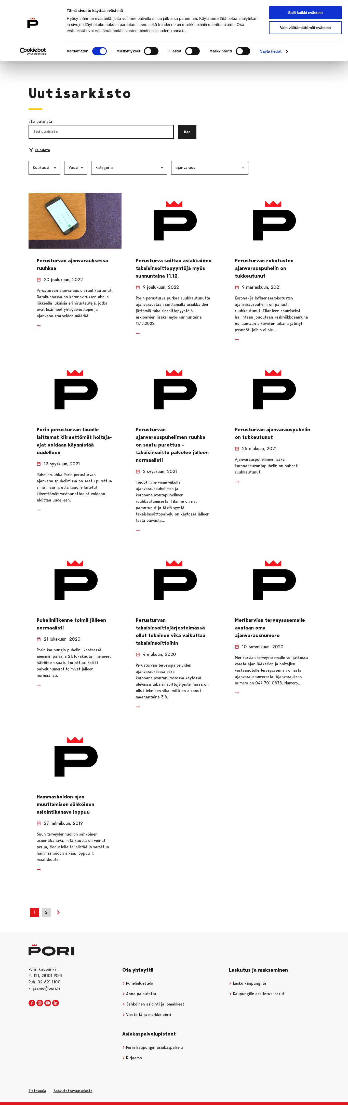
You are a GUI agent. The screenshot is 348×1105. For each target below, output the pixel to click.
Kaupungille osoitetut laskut (258, 993)
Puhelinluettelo (139, 983)
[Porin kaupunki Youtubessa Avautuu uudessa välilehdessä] (47, 1003)
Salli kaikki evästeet (305, 12)
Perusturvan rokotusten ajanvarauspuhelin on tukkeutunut (264, 268)
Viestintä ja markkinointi (148, 1014)
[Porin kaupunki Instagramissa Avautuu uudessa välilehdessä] (39, 1003)
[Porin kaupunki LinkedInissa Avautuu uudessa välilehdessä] (55, 1003)
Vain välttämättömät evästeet (305, 27)
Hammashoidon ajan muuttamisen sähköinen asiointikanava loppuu (65, 804)
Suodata (42, 150)
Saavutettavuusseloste (72, 1090)
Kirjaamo (133, 1057)
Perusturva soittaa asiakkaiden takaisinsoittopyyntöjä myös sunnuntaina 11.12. (173, 268)
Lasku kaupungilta (249, 983)
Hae (187, 132)
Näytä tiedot (270, 51)
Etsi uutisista (40, 121)
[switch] (151, 51)
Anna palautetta (140, 993)
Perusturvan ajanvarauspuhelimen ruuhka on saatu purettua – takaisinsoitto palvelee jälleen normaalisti (172, 444)
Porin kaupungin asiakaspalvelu (154, 1047)
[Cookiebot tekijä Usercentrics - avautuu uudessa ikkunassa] (33, 51)
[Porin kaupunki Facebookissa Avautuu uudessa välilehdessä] (32, 1003)
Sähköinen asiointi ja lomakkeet (154, 1004)
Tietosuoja (37, 1090)
